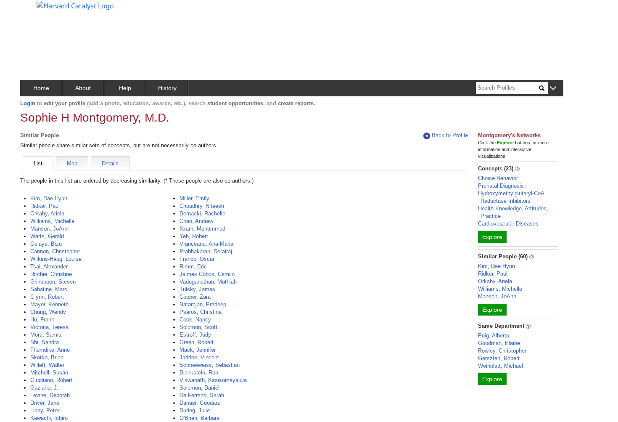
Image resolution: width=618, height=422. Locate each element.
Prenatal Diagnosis (501, 186)
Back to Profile (450, 135)
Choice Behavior (498, 178)
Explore (492, 237)
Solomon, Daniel (199, 388)
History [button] (167, 88)
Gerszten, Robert (499, 358)
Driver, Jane (44, 403)
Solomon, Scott (198, 327)
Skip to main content (35, 10)
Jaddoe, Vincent (199, 357)
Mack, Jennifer (198, 350)
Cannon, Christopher (55, 251)
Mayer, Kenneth (49, 304)
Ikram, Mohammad (202, 229)
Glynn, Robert (47, 297)
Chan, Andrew (196, 221)
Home (41, 88)
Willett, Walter (47, 365)
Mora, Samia (45, 335)
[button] (553, 88)
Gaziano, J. (44, 388)
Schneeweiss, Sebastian (210, 365)
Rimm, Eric (193, 266)
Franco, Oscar (197, 259)
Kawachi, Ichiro (49, 418)
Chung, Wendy (48, 312)
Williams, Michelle (52, 221)
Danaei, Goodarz (200, 403)
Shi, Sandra (44, 342)
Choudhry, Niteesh (202, 206)
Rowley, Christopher (502, 351)
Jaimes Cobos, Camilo (207, 274)
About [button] (83, 88)
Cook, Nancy (195, 319)
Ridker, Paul (45, 206)
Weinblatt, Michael (500, 366)
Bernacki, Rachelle (202, 213)
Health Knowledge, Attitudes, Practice (513, 212)
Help (125, 88)
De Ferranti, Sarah (202, 395)
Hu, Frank (42, 319)
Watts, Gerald (47, 236)
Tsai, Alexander (49, 266)
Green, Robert (197, 342)
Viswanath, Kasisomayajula (213, 380)
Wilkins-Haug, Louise (56, 259)
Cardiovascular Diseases (508, 223)
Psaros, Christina (201, 312)
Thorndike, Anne (50, 350)
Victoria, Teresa (49, 327)
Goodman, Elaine (499, 343)
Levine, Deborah (50, 395)
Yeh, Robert (194, 236)
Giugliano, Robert (51, 380)
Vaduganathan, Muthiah (208, 282)
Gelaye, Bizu (46, 244)
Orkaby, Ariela (47, 213)
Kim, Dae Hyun (48, 198)
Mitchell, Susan (49, 372)
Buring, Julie (195, 410)
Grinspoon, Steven (53, 282)
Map (72, 163)
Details (110, 163)
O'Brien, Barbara (199, 418)
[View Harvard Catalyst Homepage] (75, 5)
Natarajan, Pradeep (203, 304)
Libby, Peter (44, 410)
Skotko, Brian (46, 357)
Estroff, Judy (195, 335)
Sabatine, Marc (48, 289)
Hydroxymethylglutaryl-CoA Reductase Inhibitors (511, 197)
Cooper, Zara (195, 297)
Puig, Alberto (493, 335)
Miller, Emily (194, 198)
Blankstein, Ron (199, 372)
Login (27, 103)
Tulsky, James (197, 289)
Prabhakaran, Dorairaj (206, 251)
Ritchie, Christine (51, 274)
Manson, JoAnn (49, 229)
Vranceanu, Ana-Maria (206, 244)
